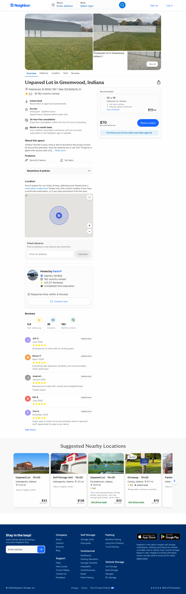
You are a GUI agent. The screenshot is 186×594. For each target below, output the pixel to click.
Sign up (154, 5)
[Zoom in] (89, 225)
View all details (113, 109)
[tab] (31, 73)
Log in (169, 5)
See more (30, 429)
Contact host (61, 301)
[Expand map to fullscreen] (89, 197)
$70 (150, 110)
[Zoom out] (89, 231)
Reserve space (148, 123)
